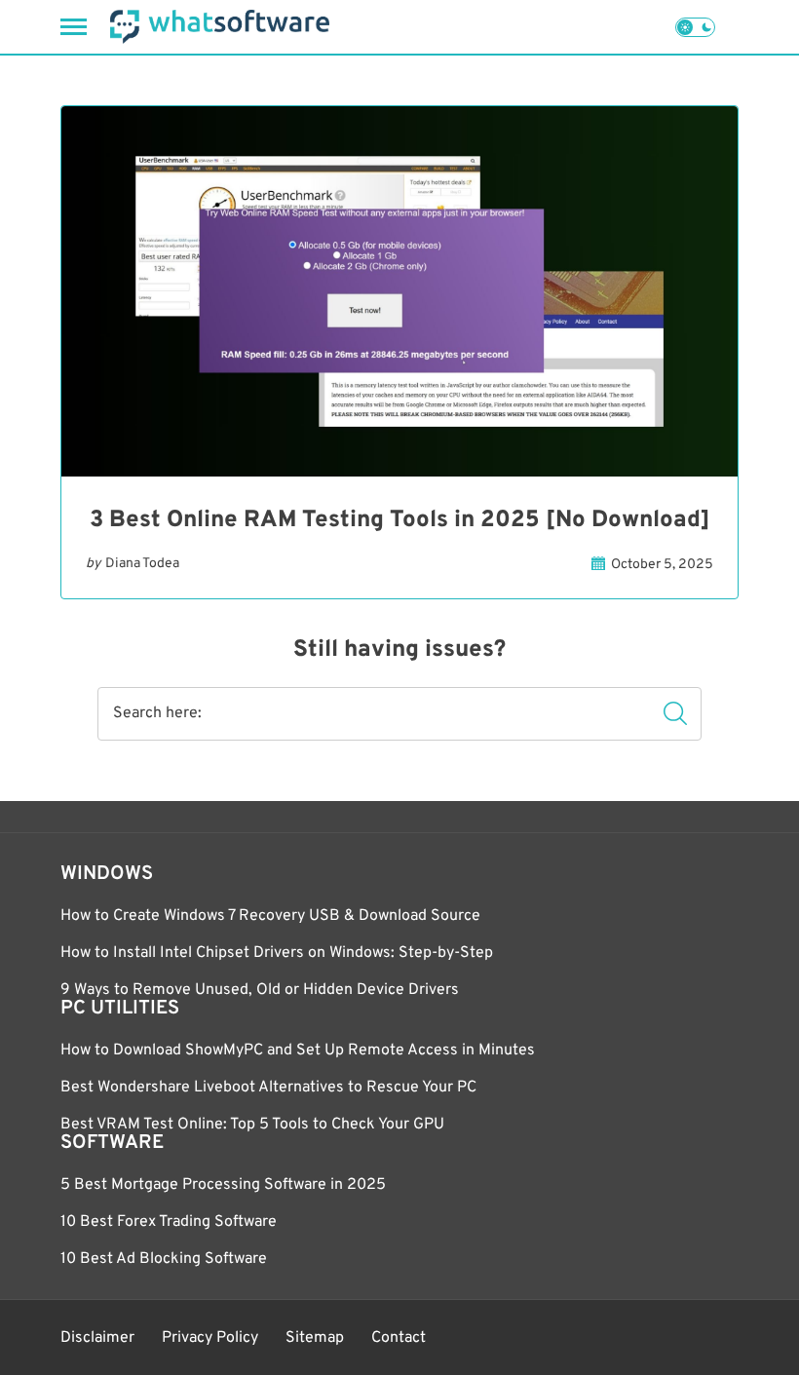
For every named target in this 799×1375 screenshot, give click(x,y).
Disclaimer (97, 1338)
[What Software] (219, 27)
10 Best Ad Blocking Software (163, 1259)
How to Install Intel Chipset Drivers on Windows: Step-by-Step (276, 953)
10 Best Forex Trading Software (168, 1222)
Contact (398, 1338)
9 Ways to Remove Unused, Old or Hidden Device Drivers (259, 990)
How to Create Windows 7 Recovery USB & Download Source (270, 916)
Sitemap (314, 1338)
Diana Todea (142, 563)
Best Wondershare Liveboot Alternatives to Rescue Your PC (268, 1087)
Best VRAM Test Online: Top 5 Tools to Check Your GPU (252, 1124)
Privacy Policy (210, 1338)
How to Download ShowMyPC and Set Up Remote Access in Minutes (297, 1050)
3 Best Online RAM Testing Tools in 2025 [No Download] (400, 520)
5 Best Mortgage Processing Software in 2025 (223, 1185)
